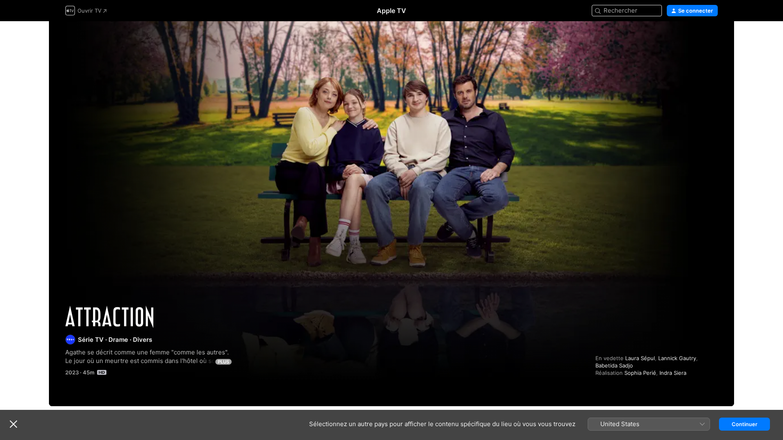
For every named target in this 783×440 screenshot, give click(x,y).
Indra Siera (672, 373)
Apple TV (391, 11)
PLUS (223, 362)
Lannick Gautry (677, 358)
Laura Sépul (640, 358)
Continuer (744, 424)
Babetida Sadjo (614, 365)
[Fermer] (13, 424)
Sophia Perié (640, 373)
